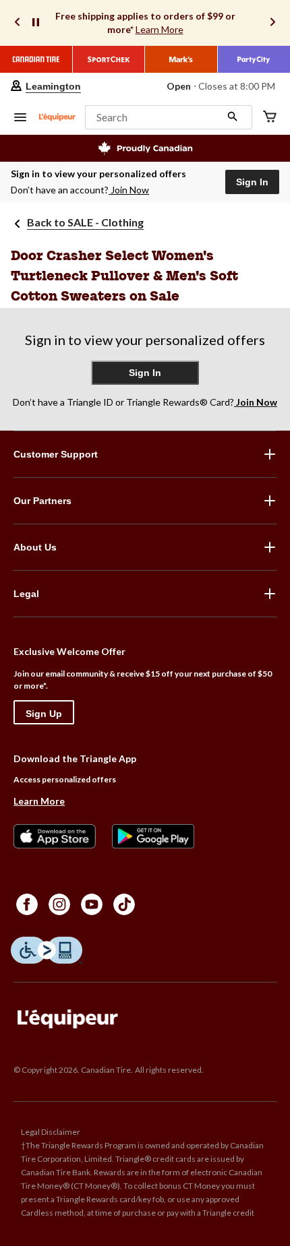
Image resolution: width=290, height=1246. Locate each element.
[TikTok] (124, 904)
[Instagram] (59, 904)
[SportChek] (109, 59)
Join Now (130, 189)
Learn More (159, 29)
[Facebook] (27, 904)
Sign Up (44, 713)
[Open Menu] (20, 118)
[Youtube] (92, 904)
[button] (168, 117)
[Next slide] (272, 23)
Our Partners (42, 500)
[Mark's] (181, 59)
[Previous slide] (17, 23)
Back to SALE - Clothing (85, 222)
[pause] (35, 23)
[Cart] (269, 117)
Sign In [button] (252, 182)
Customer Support (55, 454)
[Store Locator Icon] (16, 86)
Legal (26, 593)
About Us (35, 547)
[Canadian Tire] (36, 59)
